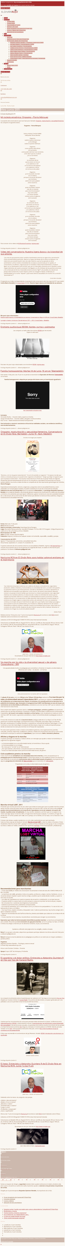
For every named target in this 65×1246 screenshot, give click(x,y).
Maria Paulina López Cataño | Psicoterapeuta (22, 51)
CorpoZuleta (21, 283)
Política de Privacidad (7, 1241)
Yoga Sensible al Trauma (13, 25)
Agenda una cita (5, 8)
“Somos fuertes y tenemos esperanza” (15, 1213)
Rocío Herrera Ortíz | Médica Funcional (20, 56)
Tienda (6, 63)
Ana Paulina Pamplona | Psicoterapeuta (21, 46)
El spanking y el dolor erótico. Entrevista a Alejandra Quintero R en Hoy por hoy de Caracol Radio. (32, 959)
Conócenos (7, 35)
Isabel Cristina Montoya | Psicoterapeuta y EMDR (23, 49)
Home (6, 18)
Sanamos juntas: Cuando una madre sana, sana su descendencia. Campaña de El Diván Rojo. (31, 1209)
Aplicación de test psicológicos (15, 32)
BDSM (40, 330)
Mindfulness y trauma (10, 1211)
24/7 (11, 1029)
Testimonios (10, 62)
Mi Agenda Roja (55, 546)
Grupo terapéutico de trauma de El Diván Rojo (19, 28)
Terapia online (11, 21)
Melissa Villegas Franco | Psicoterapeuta (21, 53)
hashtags (37, 825)
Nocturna (37, 615)
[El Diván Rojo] (10, 13)
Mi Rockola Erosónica (24, 243)
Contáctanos (8, 69)
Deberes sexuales (12, 60)
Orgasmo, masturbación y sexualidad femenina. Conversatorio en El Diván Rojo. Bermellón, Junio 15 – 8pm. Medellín (31, 433)
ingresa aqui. (41, 364)
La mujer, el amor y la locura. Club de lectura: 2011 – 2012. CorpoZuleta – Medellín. (25, 320)
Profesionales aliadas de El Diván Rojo (17, 41)
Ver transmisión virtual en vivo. (32, 410)
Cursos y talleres (9, 1201)
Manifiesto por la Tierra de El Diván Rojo (18, 39)
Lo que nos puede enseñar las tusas (14, 1216)
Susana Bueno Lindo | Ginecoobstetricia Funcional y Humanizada (27, 58)
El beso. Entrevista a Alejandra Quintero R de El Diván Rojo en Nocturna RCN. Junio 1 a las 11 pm (31, 1065)
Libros (8, 67)
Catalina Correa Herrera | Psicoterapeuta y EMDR (24, 48)
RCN (53, 615)
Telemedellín (58, 375)
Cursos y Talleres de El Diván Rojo (16, 30)
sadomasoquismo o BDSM (8, 1023)
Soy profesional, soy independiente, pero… (16, 1214)
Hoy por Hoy (60, 998)
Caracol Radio (23, 1000)
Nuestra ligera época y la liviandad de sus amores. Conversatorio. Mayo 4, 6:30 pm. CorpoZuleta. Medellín (32, 317)
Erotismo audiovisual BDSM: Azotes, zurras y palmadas (28, 327)
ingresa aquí (35, 243)
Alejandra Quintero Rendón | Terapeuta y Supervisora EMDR (27, 42)
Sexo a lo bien (28, 761)
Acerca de (9, 37)
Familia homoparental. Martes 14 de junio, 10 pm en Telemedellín (32, 371)
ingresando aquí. (40, 1146)
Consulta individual (9, 1199)
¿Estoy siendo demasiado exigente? (14, 1218)
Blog (5, 34)
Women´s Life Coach (12, 26)
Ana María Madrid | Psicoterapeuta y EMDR (22, 44)
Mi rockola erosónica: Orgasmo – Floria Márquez (24, 117)
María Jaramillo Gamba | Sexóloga (19, 55)
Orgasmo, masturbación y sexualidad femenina (50, 121)
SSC (21, 1027)
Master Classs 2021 (12, 65)
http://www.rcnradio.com (43, 656)
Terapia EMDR (11, 23)
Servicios (7, 19)
